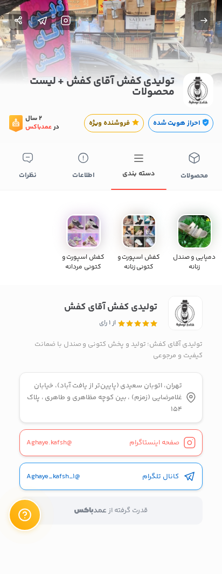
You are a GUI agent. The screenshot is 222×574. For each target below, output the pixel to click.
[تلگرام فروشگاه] (42, 20)
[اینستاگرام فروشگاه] (65, 20)
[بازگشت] (203, 20)
